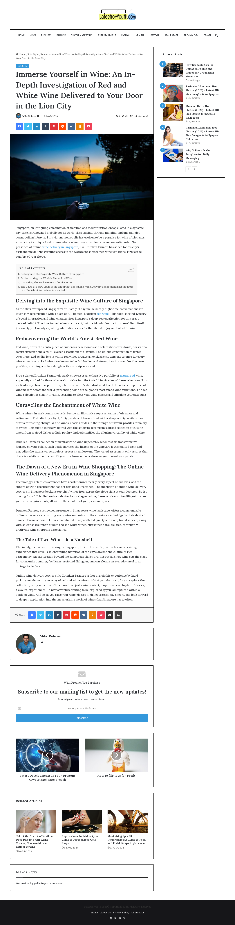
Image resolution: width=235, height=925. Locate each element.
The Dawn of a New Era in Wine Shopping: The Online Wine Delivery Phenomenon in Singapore (77, 286)
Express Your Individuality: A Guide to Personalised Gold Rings (80, 840)
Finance (61, 35)
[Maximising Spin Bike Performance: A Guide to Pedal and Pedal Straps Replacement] (128, 821)
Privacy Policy (121, 912)
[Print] (118, 615)
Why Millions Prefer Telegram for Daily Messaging (198, 154)
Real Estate (171, 35)
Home (21, 35)
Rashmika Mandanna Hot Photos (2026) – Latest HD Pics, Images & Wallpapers (202, 90)
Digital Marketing (82, 35)
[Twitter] (28, 126)
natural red (127, 375)
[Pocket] (88, 126)
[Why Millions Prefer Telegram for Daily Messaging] (173, 155)
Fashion (126, 35)
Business (46, 35)
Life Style (33, 54)
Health (140, 35)
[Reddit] (62, 126)
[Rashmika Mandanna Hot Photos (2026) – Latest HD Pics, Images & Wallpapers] (173, 93)
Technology (191, 35)
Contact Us (137, 912)
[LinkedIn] (36, 126)
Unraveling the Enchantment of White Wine (46, 282)
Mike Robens (29, 116)
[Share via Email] (109, 615)
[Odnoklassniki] (80, 126)
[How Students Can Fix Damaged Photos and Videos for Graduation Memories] (173, 70)
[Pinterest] (54, 126)
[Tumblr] (45, 126)
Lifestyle (154, 35)
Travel (207, 35)
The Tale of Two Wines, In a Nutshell (45, 290)
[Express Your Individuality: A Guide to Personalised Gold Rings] (82, 821)
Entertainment (107, 35)
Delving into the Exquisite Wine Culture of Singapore (52, 273)
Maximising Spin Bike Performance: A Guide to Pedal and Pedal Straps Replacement (127, 840)
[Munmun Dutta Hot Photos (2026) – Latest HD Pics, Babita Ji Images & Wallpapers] (173, 112)
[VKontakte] (71, 126)
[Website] (42, 642)
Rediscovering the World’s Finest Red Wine (47, 278)
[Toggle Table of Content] (129, 269)
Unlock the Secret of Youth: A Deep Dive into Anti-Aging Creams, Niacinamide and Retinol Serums (34, 841)
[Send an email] (38, 116)
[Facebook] (19, 126)
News (33, 35)
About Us (105, 912)
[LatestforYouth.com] (117, 14)
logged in (35, 883)
